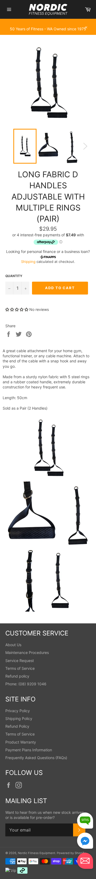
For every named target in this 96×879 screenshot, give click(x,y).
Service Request (19, 660)
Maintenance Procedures (27, 652)
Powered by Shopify (71, 853)
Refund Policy (17, 726)
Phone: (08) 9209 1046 (25, 684)
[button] (16, 309)
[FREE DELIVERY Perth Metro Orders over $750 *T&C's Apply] (48, 21)
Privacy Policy (17, 710)
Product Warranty (20, 742)
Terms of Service (20, 668)
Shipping (28, 261)
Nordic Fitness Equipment (36, 853)
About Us (13, 644)
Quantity (13, 276)
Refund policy (17, 676)
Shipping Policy (18, 718)
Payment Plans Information (28, 750)
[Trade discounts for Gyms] (48, 32)
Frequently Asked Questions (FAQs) (36, 757)
